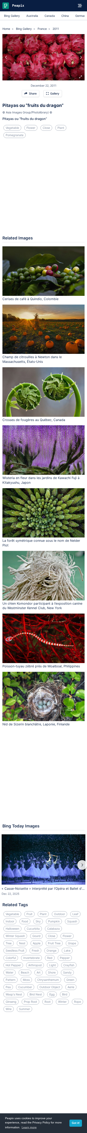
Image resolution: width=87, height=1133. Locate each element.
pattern (10, 979)
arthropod (35, 965)
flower (31, 127)
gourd (36, 936)
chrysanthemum (48, 979)
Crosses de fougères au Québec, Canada (33, 420)
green (70, 979)
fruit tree (54, 943)
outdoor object (49, 987)
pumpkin (54, 921)
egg (52, 994)
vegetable (12, 127)
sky (38, 921)
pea (8, 987)
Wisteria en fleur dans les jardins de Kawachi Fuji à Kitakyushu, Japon (41, 480)
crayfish (68, 965)
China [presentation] (65, 15)
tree (9, 943)
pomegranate (14, 135)
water (9, 972)
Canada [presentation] (50, 15)
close (46, 127)
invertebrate (31, 958)
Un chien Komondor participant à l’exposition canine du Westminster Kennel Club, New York (42, 605)
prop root (30, 1001)
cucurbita (33, 928)
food (25, 921)
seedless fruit (15, 950)
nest (22, 943)
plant (60, 127)
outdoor (59, 914)
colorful (11, 958)
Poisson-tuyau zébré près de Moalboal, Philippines (41, 666)
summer (24, 1009)
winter (62, 1001)
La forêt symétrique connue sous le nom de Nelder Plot (41, 542)
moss (26, 979)
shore (52, 972)
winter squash (15, 936)
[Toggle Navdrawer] (80, 6)
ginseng (11, 1001)
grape (72, 943)
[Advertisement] (43, 188)
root (48, 1001)
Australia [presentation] (32, 15)
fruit (29, 914)
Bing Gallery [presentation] (12, 15)
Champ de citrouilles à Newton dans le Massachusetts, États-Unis (32, 359)
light (52, 965)
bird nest (36, 994)
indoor (10, 921)
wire (9, 1009)
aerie (71, 987)
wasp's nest (14, 994)
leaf (75, 914)
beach (25, 972)
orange (51, 950)
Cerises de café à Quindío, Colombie (30, 299)
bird (64, 994)
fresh (35, 950)
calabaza (53, 928)
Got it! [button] (76, 1123)
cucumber (25, 987)
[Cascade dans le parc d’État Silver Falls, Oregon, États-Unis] (6, 57)
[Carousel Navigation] (43, 868)
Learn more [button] (29, 1127)
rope (77, 1001)
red (49, 958)
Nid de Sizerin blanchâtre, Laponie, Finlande (36, 724)
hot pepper (13, 965)
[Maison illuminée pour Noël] (81, 57)
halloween (12, 928)
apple (36, 943)
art (38, 972)
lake (67, 950)
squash (72, 921)
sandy (67, 972)
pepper (65, 958)
